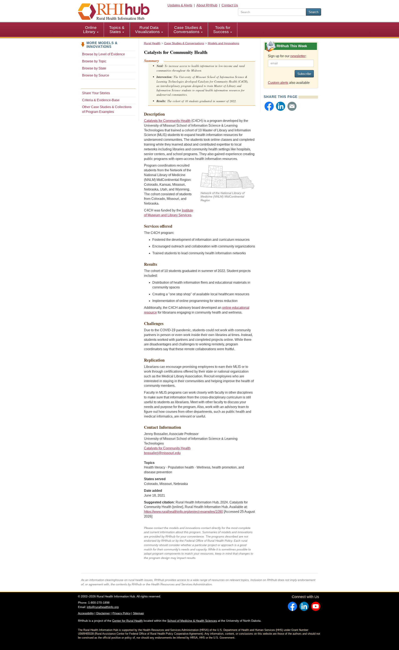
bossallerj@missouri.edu (162, 453)
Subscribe (304, 73)
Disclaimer (103, 613)
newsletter (297, 56)
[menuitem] (91, 29)
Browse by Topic (94, 61)
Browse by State (94, 68)
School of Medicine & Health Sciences (192, 620)
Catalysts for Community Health (167, 120)
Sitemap (138, 613)
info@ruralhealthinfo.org (103, 607)
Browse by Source (95, 75)
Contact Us (230, 5)
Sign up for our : (287, 56)
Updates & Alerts (179, 5)
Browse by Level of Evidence (103, 54)
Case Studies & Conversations (188, 29)
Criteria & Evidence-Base (100, 100)
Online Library (90, 29)
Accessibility (86, 613)
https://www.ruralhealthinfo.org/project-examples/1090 (183, 511)
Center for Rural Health (127, 620)
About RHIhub (206, 5)
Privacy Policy (121, 613)
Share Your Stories (96, 93)
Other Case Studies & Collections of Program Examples (107, 109)
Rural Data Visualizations (148, 29)
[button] (269, 106)
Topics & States (116, 29)
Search (313, 12)
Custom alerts (278, 82)
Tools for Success (221, 29)
